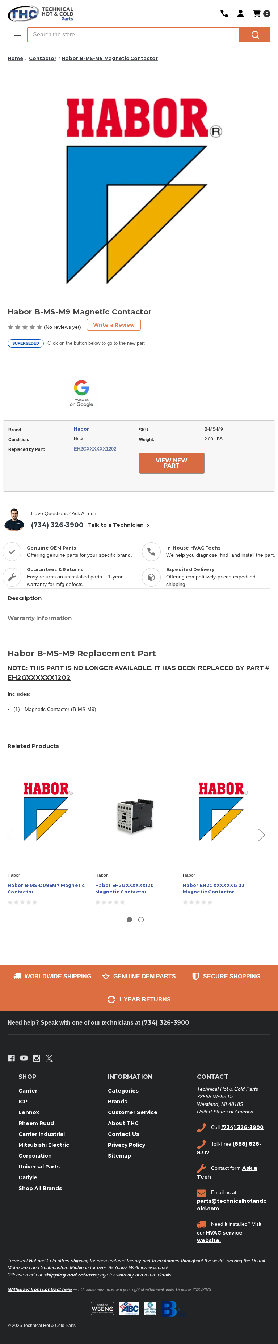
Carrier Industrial (41, 1134)
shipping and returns (70, 1275)
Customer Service (132, 1112)
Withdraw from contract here (40, 1289)
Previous (9, 834)
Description (25, 598)
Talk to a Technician (116, 525)
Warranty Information (40, 618)
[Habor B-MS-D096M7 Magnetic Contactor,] (48, 816)
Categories (123, 1090)
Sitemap (119, 1156)
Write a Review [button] (114, 325)
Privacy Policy (126, 1145)
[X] (49, 1058)
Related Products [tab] (33, 745)
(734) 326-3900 (57, 525)
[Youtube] (24, 1058)
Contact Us (123, 1134)
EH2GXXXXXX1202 (39, 678)
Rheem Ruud (36, 1123)
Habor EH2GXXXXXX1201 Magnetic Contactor (125, 889)
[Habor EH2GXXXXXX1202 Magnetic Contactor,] (223, 816)
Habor (81, 429)
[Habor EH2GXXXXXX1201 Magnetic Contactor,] (135, 816)
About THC (123, 1123)
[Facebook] (11, 1058)
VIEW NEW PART (172, 463)
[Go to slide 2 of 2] (141, 919)
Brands (117, 1101)
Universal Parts (39, 1166)
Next (261, 834)
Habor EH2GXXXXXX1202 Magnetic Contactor (213, 889)
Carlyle (27, 1177)
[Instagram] (36, 1058)
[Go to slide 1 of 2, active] (129, 919)
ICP (23, 1101)
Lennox (28, 1112)
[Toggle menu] (17, 35)
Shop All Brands (40, 1188)
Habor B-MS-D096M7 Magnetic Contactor (46, 889)
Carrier (27, 1090)
